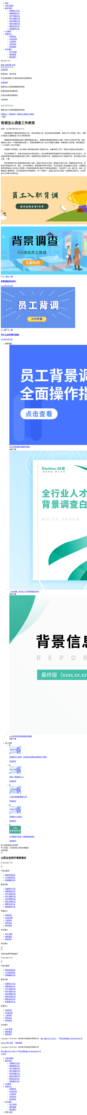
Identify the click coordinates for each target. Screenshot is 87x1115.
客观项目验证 (10, 875)
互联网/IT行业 (14, 11)
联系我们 (12, 57)
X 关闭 (3, 1054)
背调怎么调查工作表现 (25, 114)
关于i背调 (13, 52)
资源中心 (8, 34)
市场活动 (12, 44)
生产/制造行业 (14, 16)
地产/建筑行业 (14, 18)
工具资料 (12, 42)
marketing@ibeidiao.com (11, 867)
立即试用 (8, 65)
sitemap (3, 1043)
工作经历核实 (10, 878)
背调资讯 (12, 36)
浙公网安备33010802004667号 (71, 1038)
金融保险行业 (14, 13)
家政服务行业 (14, 29)
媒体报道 (12, 54)
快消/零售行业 (14, 21)
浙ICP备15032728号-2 (48, 1038)
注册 (13, 65)
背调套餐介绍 (10, 880)
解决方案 (8, 8)
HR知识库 (13, 39)
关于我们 (8, 49)
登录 (2, 65)
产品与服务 (9, 6)
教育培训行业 (14, 26)
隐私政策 (18, 1043)
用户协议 (9, 1043)
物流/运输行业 (14, 24)
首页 (6, 3)
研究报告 (12, 47)
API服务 (8, 31)
